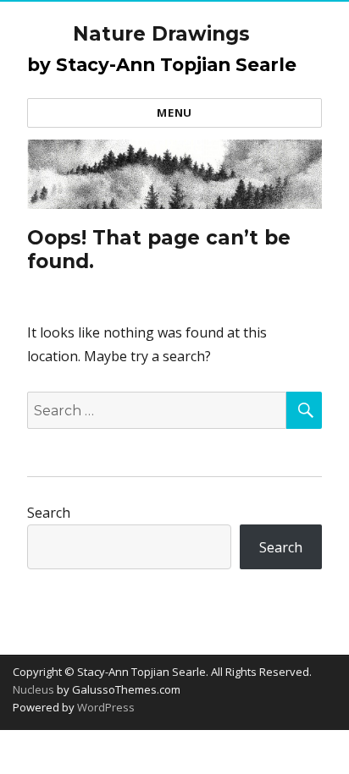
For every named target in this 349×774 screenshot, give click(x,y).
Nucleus (33, 689)
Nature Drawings (161, 34)
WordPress (105, 707)
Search (48, 512)
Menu (174, 112)
